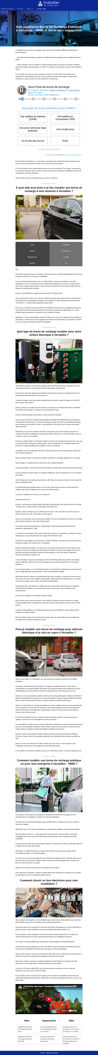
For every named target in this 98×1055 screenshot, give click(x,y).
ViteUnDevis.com (67, 154)
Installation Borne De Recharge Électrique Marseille (25, 1039)
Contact (42, 1053)
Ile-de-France (20, 8)
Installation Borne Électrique (7, 8)
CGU (46, 154)
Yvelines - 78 (30, 8)
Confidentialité (51, 154)
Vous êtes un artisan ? (77, 154)
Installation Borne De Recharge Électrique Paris (25, 1029)
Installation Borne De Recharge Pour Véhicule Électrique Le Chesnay (71, 1029)
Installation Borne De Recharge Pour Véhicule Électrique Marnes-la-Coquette (71, 1040)
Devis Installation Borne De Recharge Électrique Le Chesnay (48, 1029)
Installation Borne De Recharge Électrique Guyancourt (47, 1039)
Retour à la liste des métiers (49, 149)
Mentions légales (52, 1053)
